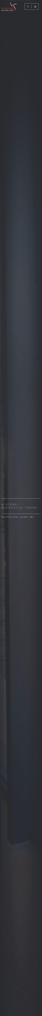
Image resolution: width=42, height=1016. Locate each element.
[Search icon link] (28, 6)
